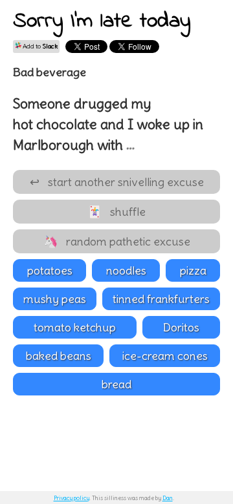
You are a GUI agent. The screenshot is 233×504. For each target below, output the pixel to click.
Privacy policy (71, 497)
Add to (39, 46)
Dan (167, 497)
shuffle (116, 211)
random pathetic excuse (116, 241)
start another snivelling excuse (117, 181)
